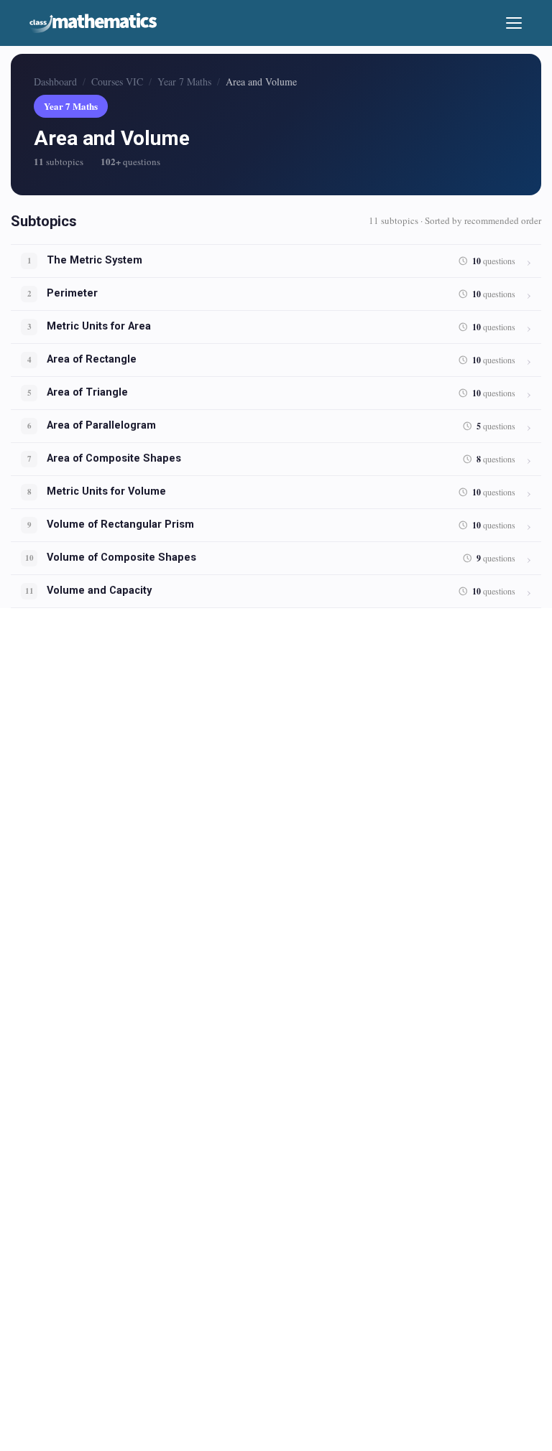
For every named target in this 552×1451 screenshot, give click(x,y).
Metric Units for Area (99, 326)
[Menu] (514, 23)
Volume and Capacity (99, 590)
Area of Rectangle (92, 359)
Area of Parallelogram (101, 425)
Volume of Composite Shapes (121, 557)
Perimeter (72, 293)
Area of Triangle (87, 392)
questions (493, 261)
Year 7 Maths (184, 81)
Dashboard (55, 81)
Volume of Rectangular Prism (120, 524)
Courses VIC (117, 81)
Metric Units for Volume (106, 491)
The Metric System (94, 260)
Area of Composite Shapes (114, 458)
